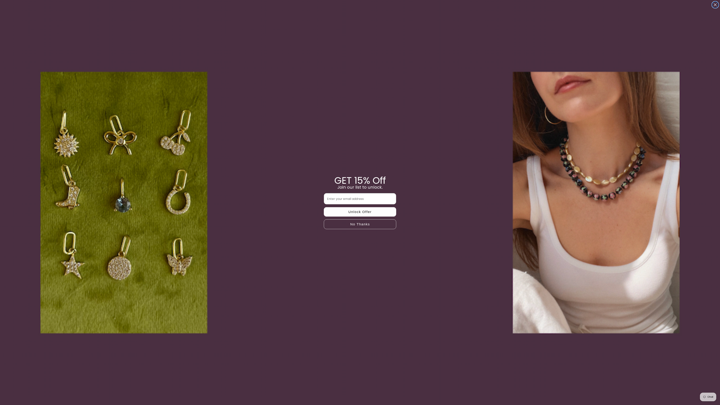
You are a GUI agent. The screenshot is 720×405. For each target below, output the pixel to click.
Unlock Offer (360, 212)
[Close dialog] (715, 5)
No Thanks (360, 224)
